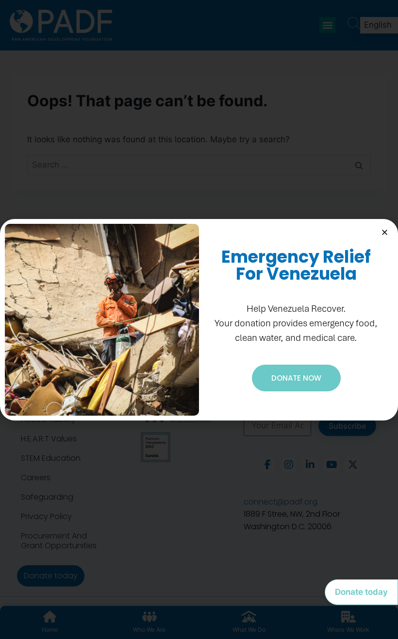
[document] (199, 319)
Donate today (361, 592)
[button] (384, 232)
